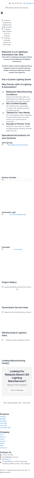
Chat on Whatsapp (17, 390)
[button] (17, 13)
